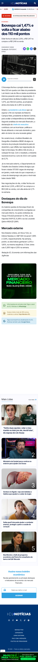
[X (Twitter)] (34, 48)
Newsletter (19, 630)
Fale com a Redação (19, 638)
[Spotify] (28, 620)
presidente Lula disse (17, 110)
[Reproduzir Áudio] (4, 79)
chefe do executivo (20, 124)
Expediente (19, 633)
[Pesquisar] (34, 3)
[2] (19, 448)
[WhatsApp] (27, 48)
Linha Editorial (19, 635)
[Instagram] (9, 620)
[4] (19, 509)
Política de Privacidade (19, 641)
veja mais (31, 399)
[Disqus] (19, 357)
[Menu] (3, 3)
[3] (19, 479)
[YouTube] (17, 620)
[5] (19, 542)
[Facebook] (31, 48)
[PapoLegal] (24, 48)
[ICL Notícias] (19, 3)
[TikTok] (24, 620)
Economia (5, 21)
